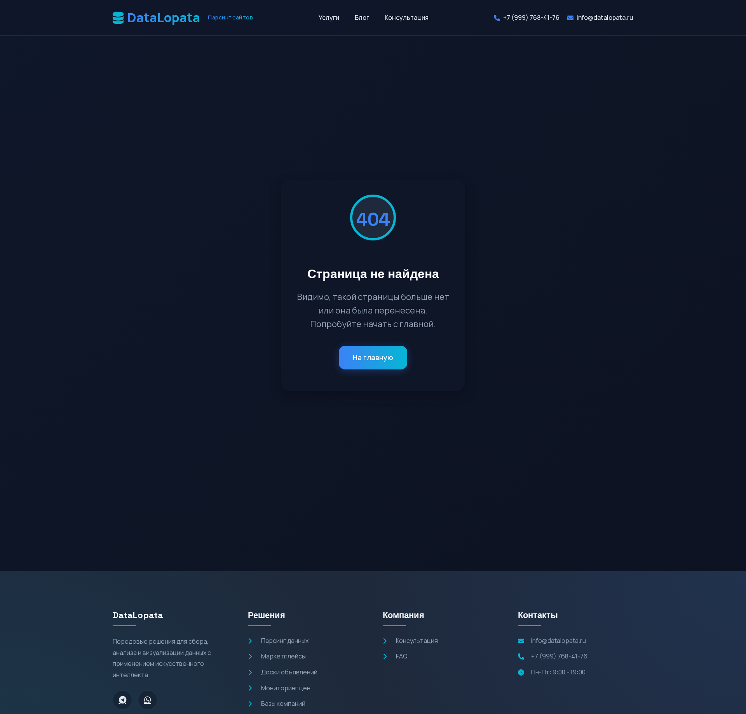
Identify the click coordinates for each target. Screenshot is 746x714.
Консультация (407, 17)
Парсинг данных (285, 640)
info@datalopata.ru (605, 17)
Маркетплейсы (283, 656)
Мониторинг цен (285, 688)
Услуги (329, 17)
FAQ (402, 656)
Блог (362, 17)
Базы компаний (283, 703)
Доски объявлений (289, 672)
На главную (373, 357)
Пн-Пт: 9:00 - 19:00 (558, 672)
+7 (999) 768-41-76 (531, 17)
